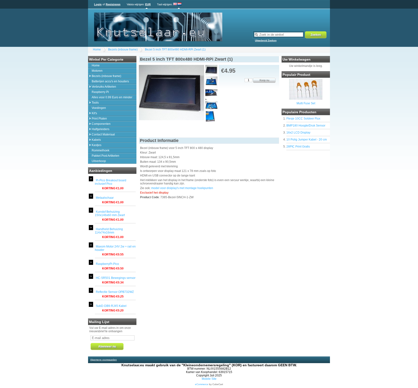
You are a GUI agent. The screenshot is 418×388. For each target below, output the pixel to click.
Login (98, 4)
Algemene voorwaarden (103, 359)
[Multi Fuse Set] (305, 98)
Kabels (96, 139)
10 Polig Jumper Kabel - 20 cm (306, 139)
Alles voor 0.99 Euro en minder (112, 97)
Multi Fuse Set (306, 103)
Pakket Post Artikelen (105, 155)
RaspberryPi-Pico (107, 264)
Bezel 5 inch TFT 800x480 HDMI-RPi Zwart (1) (175, 49)
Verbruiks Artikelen (104, 86)
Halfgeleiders (100, 129)
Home (97, 49)
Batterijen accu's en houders (110, 81)
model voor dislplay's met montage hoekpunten (182, 188)
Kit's (94, 113)
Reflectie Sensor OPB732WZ (115, 292)
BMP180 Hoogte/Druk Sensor (305, 125)
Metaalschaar (105, 197)
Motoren (97, 70)
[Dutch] (179, 4)
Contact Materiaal (103, 134)
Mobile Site (209, 379)
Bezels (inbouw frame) (123, 49)
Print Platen (99, 118)
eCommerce (201, 384)
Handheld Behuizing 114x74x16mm (109, 230)
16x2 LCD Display (298, 132)
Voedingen (99, 108)
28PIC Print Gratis (298, 146)
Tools (95, 102)
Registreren (113, 4)
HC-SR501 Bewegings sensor (115, 278)
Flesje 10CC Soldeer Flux (303, 118)
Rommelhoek (100, 150)
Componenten (101, 124)
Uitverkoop (99, 161)
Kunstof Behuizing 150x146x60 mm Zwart (110, 213)
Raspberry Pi (100, 92)
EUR (148, 4)
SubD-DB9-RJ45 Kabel (111, 306)
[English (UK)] (175, 4)
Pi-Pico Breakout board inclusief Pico (110, 182)
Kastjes (96, 145)
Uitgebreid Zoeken (265, 40)
